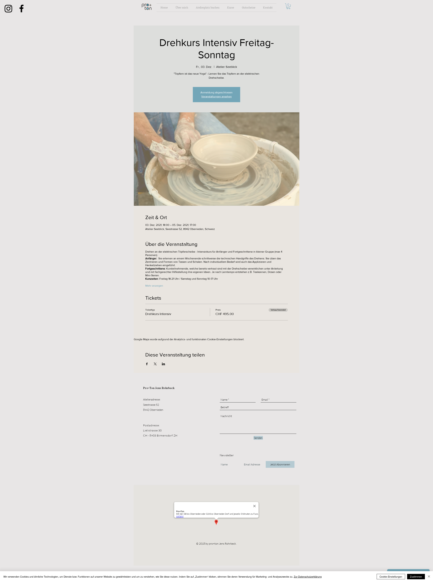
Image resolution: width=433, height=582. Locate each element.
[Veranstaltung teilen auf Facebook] (147, 364)
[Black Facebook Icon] (21, 8)
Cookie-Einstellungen (391, 576)
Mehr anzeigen (154, 285)
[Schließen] (429, 576)
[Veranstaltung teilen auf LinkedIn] (163, 364)
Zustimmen (416, 576)
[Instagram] (8, 8)
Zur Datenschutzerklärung (308, 576)
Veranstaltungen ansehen (216, 96)
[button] (288, 6)
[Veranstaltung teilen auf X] (155, 364)
